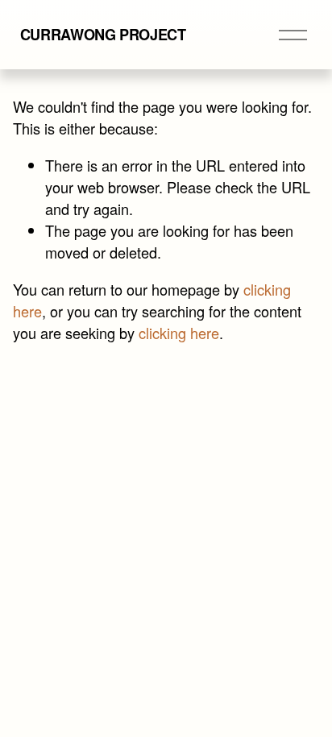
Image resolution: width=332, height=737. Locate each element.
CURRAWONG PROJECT (103, 34)
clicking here (179, 332)
